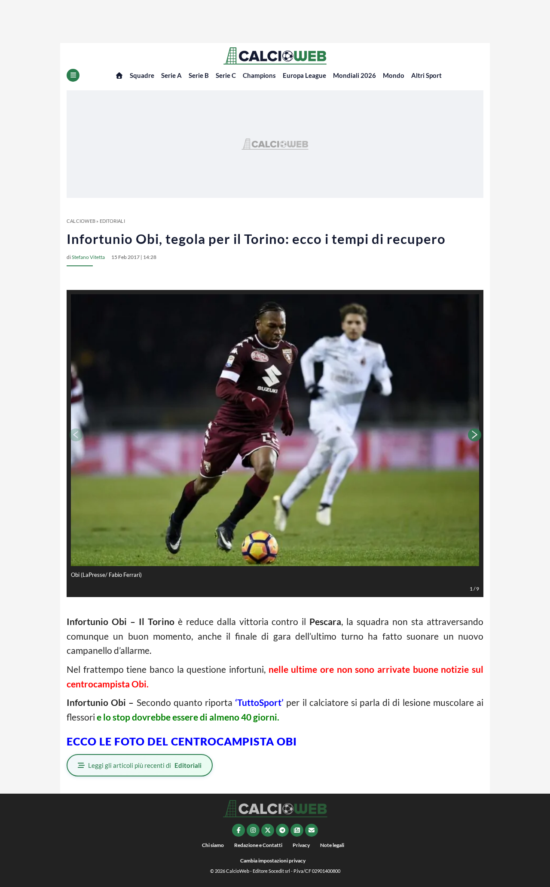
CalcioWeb (81, 221)
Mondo (393, 75)
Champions (259, 75)
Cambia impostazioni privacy (273, 860)
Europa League (304, 75)
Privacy (301, 845)
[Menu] (73, 75)
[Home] (119, 75)
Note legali (332, 845)
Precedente (75, 434)
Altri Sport (426, 75)
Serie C (226, 75)
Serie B (199, 75)
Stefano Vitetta (88, 257)
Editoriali (112, 221)
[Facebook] (238, 830)
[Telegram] (282, 830)
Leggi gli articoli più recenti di (145, 765)
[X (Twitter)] (267, 830)
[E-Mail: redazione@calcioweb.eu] (311, 830)
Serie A (171, 75)
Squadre (142, 75)
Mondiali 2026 (354, 75)
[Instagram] (253, 830)
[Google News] (296, 830)
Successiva (474, 434)
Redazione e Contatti (258, 845)
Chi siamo (213, 845)
